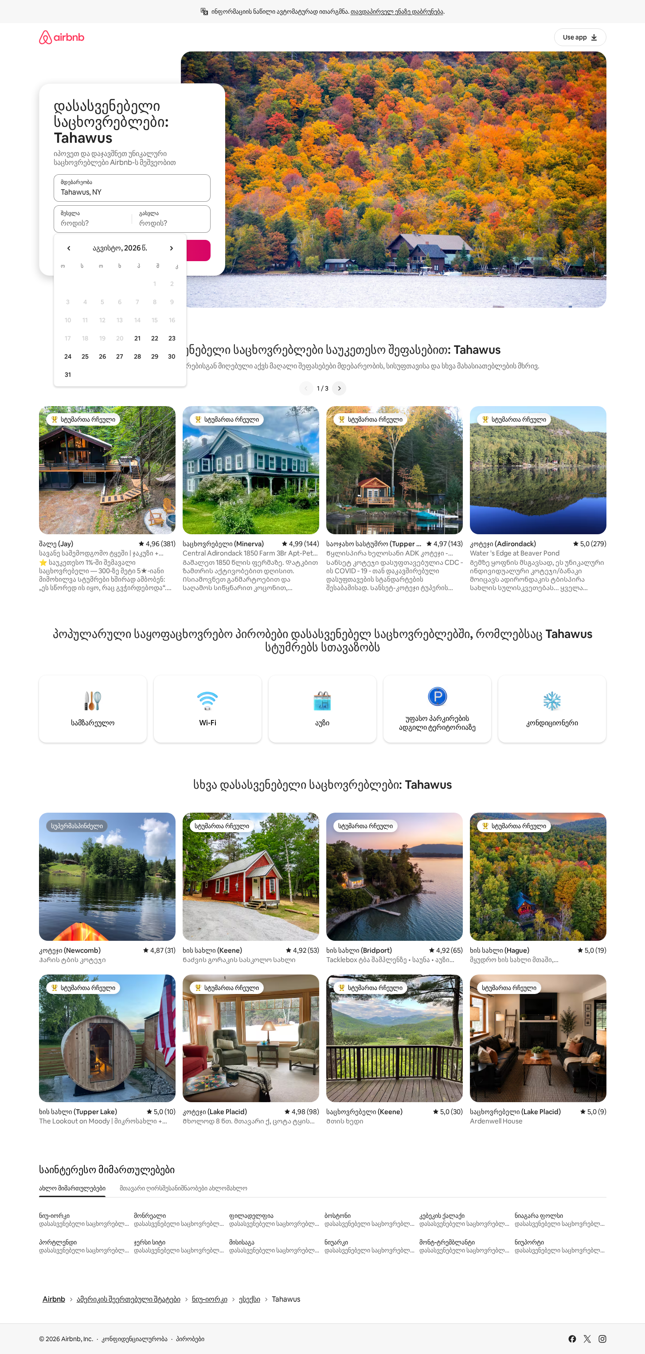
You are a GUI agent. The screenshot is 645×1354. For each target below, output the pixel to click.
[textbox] (93, 223)
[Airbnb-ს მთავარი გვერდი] (61, 37)
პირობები (190, 1339)
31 (68, 375)
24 (67, 356)
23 (172, 338)
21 (137, 338)
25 (85, 356)
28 (137, 356)
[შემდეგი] (339, 388)
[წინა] (306, 388)
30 (172, 356)
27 (119, 356)
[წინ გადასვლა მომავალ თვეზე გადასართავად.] (171, 248)
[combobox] (132, 192)
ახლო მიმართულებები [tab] (72, 1188)
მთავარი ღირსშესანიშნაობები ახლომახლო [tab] (183, 1188)
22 (154, 338)
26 (102, 356)
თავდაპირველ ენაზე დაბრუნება (397, 12)
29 (154, 356)
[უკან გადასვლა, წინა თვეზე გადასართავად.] (69, 248)
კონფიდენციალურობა (135, 1339)
